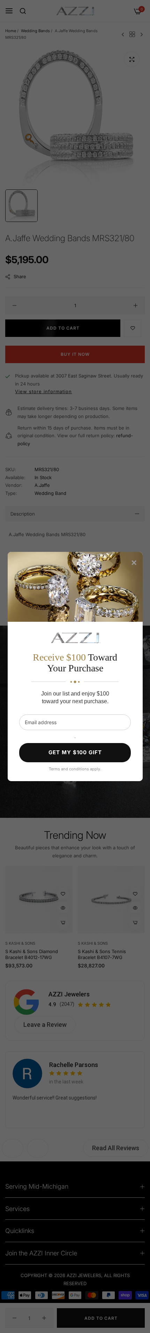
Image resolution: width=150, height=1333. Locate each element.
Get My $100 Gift (75, 752)
